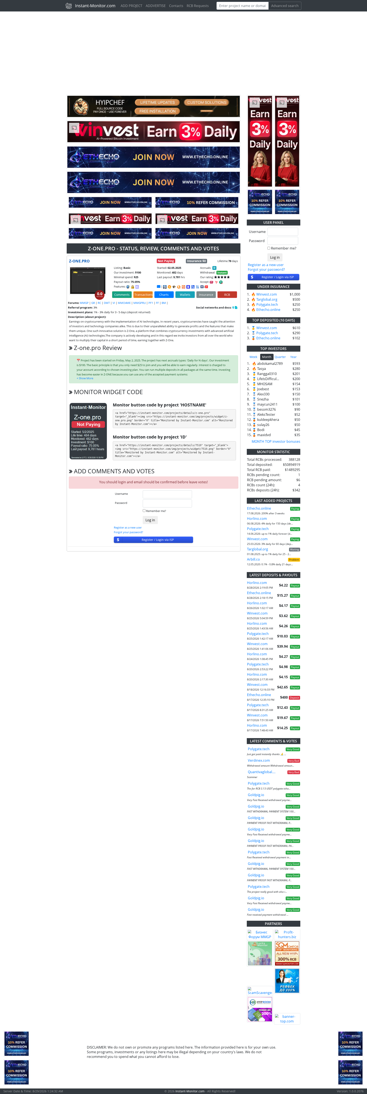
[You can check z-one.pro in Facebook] (233, 307)
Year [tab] (293, 357)
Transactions (143, 295)
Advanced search (285, 5)
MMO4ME (124, 303)
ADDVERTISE (156, 5)
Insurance (206, 295)
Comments (122, 295)
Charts (164, 295)
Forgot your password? (128, 532)
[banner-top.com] (287, 1019)
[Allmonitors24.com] (179, 287)
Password (121, 503)
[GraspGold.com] (287, 981)
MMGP (84, 303)
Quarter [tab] (280, 357)
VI (114, 303)
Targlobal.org (266, 299)
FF (157, 303)
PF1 (150, 303)
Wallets (185, 295)
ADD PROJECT (131, 5)
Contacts (176, 5)
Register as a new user (128, 527)
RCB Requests (198, 5)
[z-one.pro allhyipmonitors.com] (197, 287)
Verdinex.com (259, 760)
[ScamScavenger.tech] (260, 991)
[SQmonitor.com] (287, 953)
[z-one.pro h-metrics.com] (169, 287)
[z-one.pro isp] (165, 287)
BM (164, 303)
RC (99, 303)
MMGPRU (139, 303)
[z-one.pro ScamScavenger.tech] (174, 287)
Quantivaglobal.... (261, 772)
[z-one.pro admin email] (158, 286)
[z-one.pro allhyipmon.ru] (188, 287)
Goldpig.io (256, 794)
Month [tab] (266, 357)
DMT (107, 303)
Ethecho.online (268, 309)
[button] (85, 378)
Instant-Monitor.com (95, 5)
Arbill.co (253, 559)
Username (121, 494)
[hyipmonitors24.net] (183, 287)
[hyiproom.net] (260, 1009)
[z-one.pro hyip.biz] (204, 286)
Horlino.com (257, 518)
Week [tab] (253, 357)
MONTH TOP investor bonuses (276, 441)
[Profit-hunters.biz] (287, 934)
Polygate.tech (267, 304)
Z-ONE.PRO (79, 261)
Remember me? (156, 511)
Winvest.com (266, 294)
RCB (227, 295)
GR (93, 303)
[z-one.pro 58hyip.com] (193, 287)
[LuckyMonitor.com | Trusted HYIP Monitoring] (260, 953)
